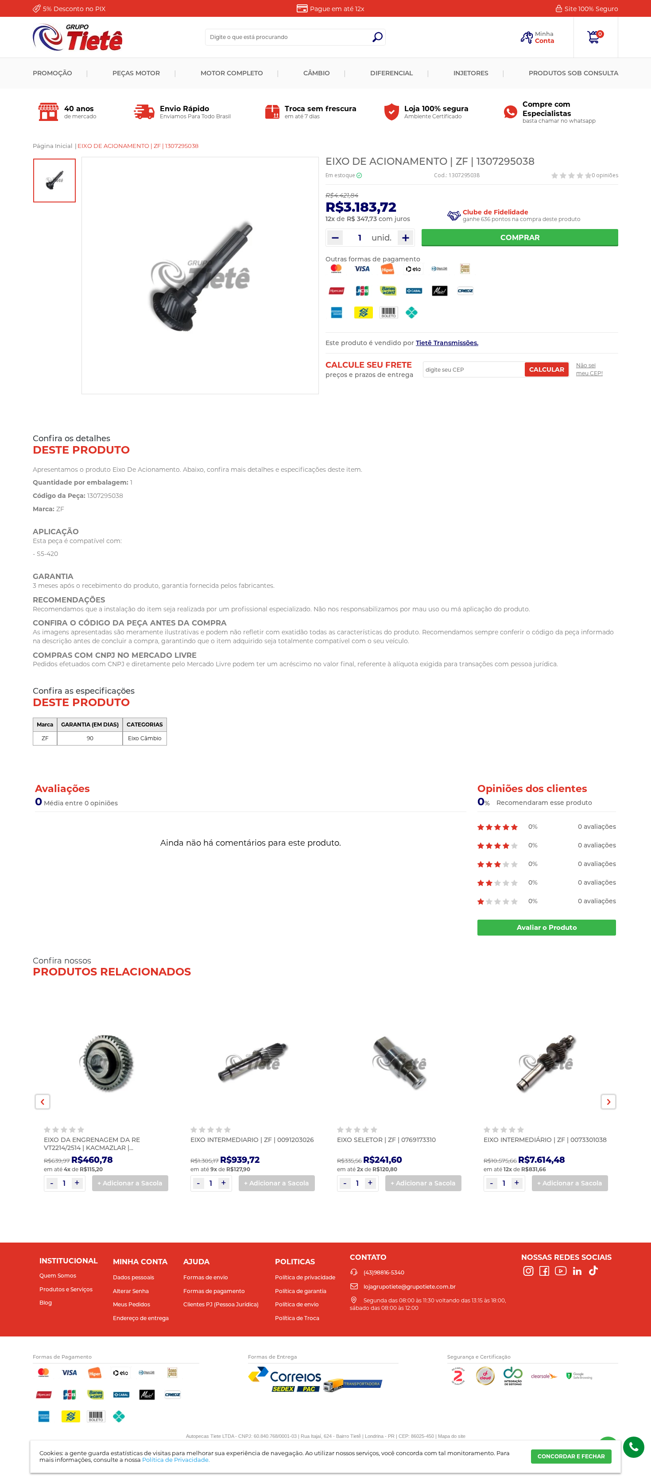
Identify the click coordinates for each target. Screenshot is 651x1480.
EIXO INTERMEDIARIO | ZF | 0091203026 (252, 1140)
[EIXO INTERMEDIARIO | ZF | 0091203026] (252, 1063)
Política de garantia (300, 1291)
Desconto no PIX (74, 9)
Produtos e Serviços (66, 1289)
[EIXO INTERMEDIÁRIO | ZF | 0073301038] (545, 1063)
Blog (45, 1302)
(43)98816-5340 (633, 1447)
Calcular (546, 369)
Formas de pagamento (214, 1291)
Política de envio (297, 1304)
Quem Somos (57, 1275)
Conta (544, 41)
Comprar (520, 237)
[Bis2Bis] (458, 1383)
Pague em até (337, 9)
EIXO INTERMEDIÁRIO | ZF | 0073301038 (545, 1140)
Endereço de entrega (141, 1318)
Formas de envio (205, 1277)
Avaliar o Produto (547, 927)
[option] (54, 180)
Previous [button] (42, 1101)
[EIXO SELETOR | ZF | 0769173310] (399, 1063)
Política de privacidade (305, 1277)
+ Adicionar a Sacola (130, 1183)
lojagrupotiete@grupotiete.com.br (410, 1286)
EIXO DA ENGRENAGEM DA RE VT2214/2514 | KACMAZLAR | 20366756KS (92, 1148)
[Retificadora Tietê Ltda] (77, 37)
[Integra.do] (513, 1383)
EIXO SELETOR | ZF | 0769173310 (386, 1140)
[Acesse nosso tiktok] (593, 1271)
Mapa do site (451, 1436)
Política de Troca (297, 1318)
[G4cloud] (485, 1383)
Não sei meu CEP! (589, 369)
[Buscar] (377, 37)
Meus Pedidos (131, 1304)
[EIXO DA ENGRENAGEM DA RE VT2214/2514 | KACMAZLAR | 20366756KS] (106, 1063)
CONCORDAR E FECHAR (571, 1456)
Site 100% (591, 9)
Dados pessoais (133, 1277)
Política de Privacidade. (176, 1459)
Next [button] (608, 1101)
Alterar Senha (131, 1291)
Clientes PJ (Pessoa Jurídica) (221, 1304)
